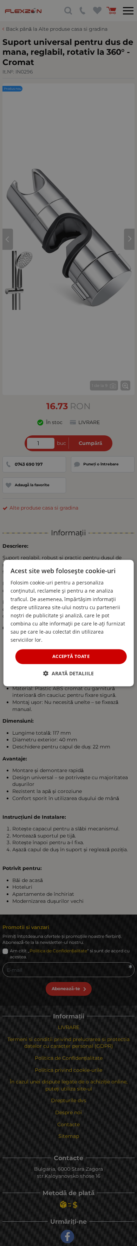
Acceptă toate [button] (71, 656)
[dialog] (69, 623)
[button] (68, 673)
